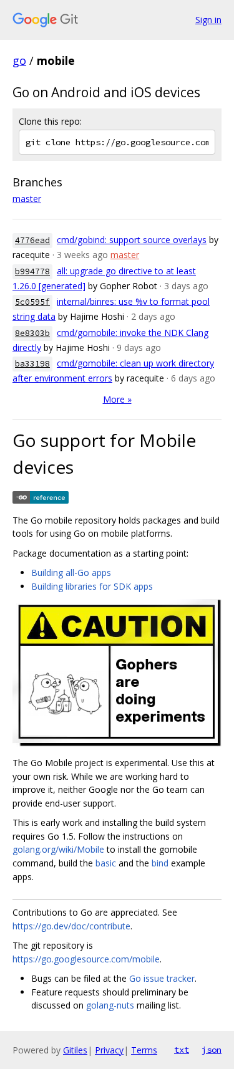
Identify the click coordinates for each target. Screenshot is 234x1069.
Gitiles (75, 1050)
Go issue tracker (162, 978)
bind (160, 863)
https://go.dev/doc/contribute (71, 926)
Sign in (208, 20)
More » (117, 399)
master (26, 198)
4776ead (32, 240)
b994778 (32, 271)
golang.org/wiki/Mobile (58, 849)
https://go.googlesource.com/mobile (86, 959)
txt (181, 1049)
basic (105, 863)
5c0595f (32, 302)
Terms (144, 1050)
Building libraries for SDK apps (92, 586)
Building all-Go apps (71, 572)
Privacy (109, 1050)
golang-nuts (110, 1005)
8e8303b (32, 333)
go (19, 60)
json (212, 1049)
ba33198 (32, 363)
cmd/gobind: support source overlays (132, 240)
